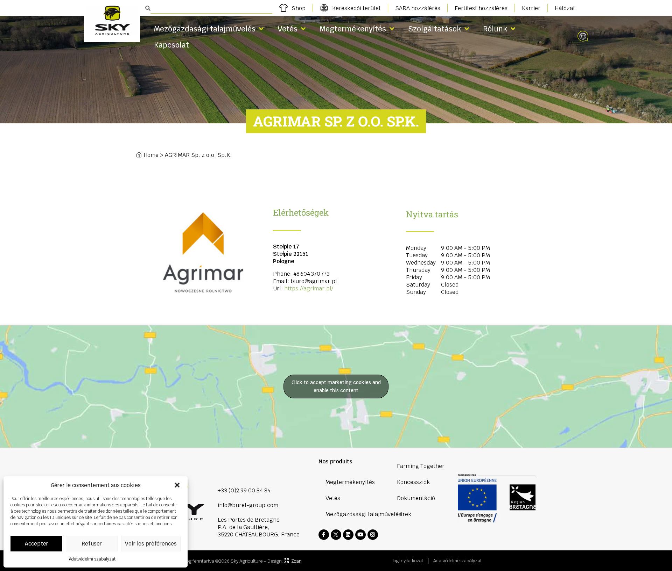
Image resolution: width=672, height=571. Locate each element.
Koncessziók (413, 482)
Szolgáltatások (434, 29)
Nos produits (335, 461)
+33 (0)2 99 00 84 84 (244, 490)
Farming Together (420, 466)
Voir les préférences (151, 543)
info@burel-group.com (248, 505)
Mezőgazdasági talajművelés (204, 29)
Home (151, 155)
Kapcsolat (171, 45)
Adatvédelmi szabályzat (92, 559)
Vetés (288, 29)
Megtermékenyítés (353, 29)
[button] (177, 485)
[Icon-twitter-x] (336, 534)
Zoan (296, 561)
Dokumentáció (416, 498)
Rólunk (495, 29)
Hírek (404, 514)
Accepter (36, 543)
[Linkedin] (348, 534)
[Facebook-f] (323, 534)
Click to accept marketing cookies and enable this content (336, 386)
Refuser (92, 543)
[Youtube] (360, 534)
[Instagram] (373, 534)
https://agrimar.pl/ (308, 288)
